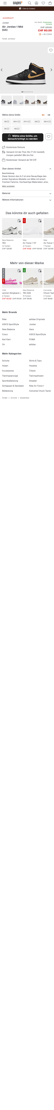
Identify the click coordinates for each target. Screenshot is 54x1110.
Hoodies (33, 365)
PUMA (32, 339)
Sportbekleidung (10, 380)
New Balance (8, 329)
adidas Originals (37, 319)
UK (49, 115)
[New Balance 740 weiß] (12, 228)
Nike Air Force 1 (36, 385)
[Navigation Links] (1, 70)
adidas (32, 344)
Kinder (4, 398)
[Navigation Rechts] (51, 70)
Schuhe (5, 360)
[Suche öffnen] (30, 3)
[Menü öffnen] (5, 3)
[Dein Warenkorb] (50, 3)
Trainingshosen (36, 375)
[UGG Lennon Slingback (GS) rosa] (12, 278)
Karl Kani (6, 339)
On (3, 344)
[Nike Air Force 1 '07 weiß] (32, 228)
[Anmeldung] (36, 3)
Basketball (24, 398)
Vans (31, 329)
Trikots (32, 370)
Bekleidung (7, 390)
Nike (4, 319)
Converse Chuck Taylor (40, 390)
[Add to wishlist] (50, 50)
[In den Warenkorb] (19, 220)
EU (43, 115)
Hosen (5, 365)
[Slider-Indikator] (22, 92)
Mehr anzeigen (8, 186)
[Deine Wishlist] (43, 3)
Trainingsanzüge (10, 375)
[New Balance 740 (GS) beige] (32, 278)
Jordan (5, 22)
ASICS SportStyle (10, 324)
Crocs (5, 334)
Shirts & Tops (35, 360)
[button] (27, 68)
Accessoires (8, 370)
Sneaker (33, 380)
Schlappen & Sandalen (13, 385)
